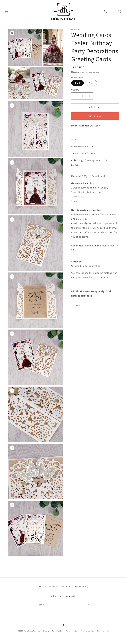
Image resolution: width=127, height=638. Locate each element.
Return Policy (81, 586)
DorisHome (28, 631)
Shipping (75, 72)
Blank (77, 83)
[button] (6, 11)
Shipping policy (103, 631)
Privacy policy (72, 631)
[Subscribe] (87, 604)
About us (53, 586)
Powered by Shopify (41, 631)
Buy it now (95, 116)
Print (91, 83)
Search (42, 586)
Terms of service (87, 631)
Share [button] (77, 305)
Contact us (66, 586)
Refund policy (57, 631)
